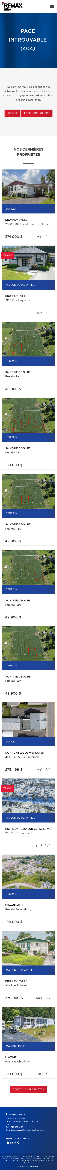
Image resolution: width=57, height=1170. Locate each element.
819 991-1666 (17, 1127)
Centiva (34, 1166)
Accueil (12, 113)
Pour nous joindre (37, 113)
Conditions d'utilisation (31, 1160)
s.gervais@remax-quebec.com (29, 1130)
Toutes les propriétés (28, 1090)
